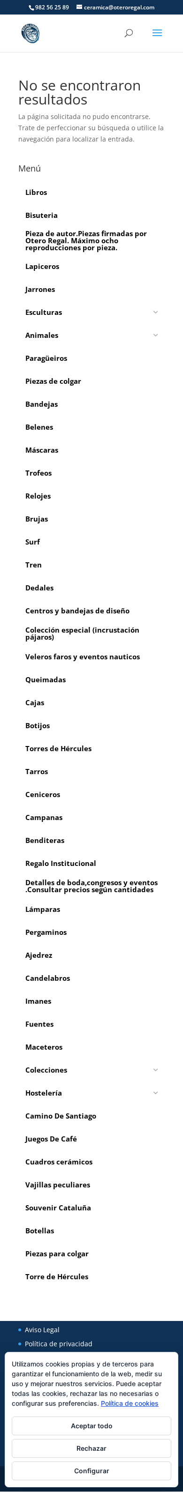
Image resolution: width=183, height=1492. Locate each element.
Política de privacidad (58, 1343)
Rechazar (91, 1448)
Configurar (91, 1471)
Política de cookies (130, 1403)
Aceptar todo (92, 1426)
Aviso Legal (42, 1329)
